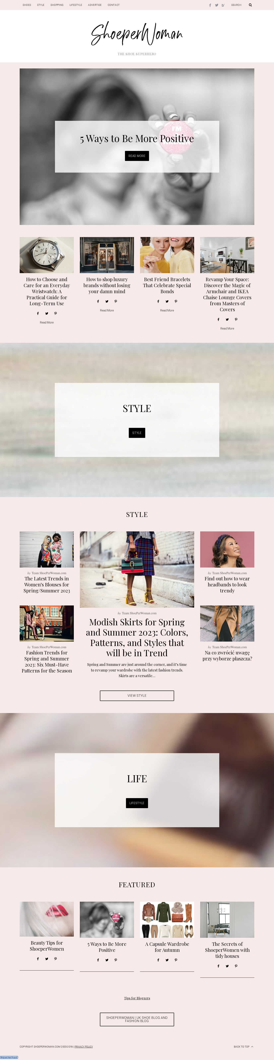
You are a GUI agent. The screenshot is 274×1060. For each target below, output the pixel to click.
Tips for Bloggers (137, 998)
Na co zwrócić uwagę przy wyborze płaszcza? (227, 655)
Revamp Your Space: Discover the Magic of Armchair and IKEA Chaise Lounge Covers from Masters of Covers (227, 294)
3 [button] (235, 144)
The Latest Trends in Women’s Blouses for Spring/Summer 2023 (46, 584)
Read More (137, 156)
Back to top (242, 1046)
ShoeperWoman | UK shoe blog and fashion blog (137, 1019)
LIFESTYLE (76, 5)
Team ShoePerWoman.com (139, 613)
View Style (137, 696)
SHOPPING (57, 5)
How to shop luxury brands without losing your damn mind (106, 285)
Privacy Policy (84, 1046)
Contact (114, 5)
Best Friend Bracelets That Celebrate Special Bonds (167, 285)
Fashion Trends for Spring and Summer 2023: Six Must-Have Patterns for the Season (47, 661)
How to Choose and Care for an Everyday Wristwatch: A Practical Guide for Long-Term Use (47, 291)
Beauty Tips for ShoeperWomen (47, 945)
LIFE (137, 778)
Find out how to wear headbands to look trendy (227, 584)
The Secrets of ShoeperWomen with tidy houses (227, 950)
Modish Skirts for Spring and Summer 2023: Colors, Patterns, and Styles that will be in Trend (137, 637)
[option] (137, 146)
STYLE (41, 5)
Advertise (94, 5)
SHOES (27, 5)
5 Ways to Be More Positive (106, 947)
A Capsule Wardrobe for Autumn (137, 138)
